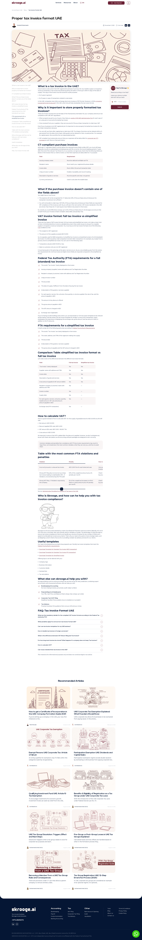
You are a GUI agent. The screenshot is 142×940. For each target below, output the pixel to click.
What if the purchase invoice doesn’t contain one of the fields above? (21, 99)
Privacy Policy (123, 911)
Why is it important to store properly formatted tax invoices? (21, 89)
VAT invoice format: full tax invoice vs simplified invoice (20, 105)
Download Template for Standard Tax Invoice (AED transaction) (58, 549)
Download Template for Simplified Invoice (51, 555)
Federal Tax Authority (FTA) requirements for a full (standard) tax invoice (20, 111)
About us (110, 913)
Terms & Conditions (124, 908)
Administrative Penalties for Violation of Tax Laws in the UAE (60, 491)
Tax (69, 908)
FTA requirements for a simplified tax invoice (19, 117)
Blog (108, 911)
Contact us (110, 915)
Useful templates (17, 142)
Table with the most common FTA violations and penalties (20, 131)
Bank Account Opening (91, 911)
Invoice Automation (56, 916)
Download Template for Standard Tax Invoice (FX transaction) (57, 552)
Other (87, 908)
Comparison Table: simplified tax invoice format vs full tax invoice (21, 122)
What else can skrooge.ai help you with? (21, 146)
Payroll (53, 914)
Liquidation (87, 916)
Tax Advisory (71, 916)
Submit (120, 107)
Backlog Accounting (57, 918)
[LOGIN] (128, 3)
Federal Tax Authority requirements (48, 546)
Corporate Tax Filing (74, 914)
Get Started (118, 3)
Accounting (56, 908)
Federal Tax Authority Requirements (84, 328)
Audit (86, 914)
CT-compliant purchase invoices (21, 94)
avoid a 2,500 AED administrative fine (82, 118)
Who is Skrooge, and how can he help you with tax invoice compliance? (21, 137)
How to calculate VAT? (18, 126)
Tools (109, 908)
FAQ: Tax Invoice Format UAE (20, 150)
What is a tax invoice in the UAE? (21, 85)
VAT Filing (71, 911)
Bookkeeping (55, 911)
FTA (39, 227)
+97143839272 (18, 920)
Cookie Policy (123, 913)
